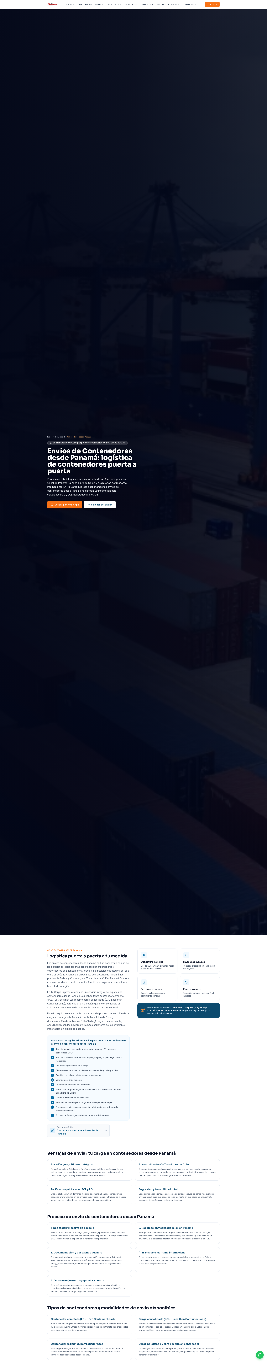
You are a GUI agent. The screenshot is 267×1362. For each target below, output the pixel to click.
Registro (129, 4)
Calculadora (84, 4)
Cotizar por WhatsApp (67, 504)
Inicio (68, 4)
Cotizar (213, 4)
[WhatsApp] (260, 1355)
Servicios (145, 4)
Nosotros (113, 4)
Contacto (188, 4)
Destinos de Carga (167, 4)
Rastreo (99, 4)
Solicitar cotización (101, 504)
